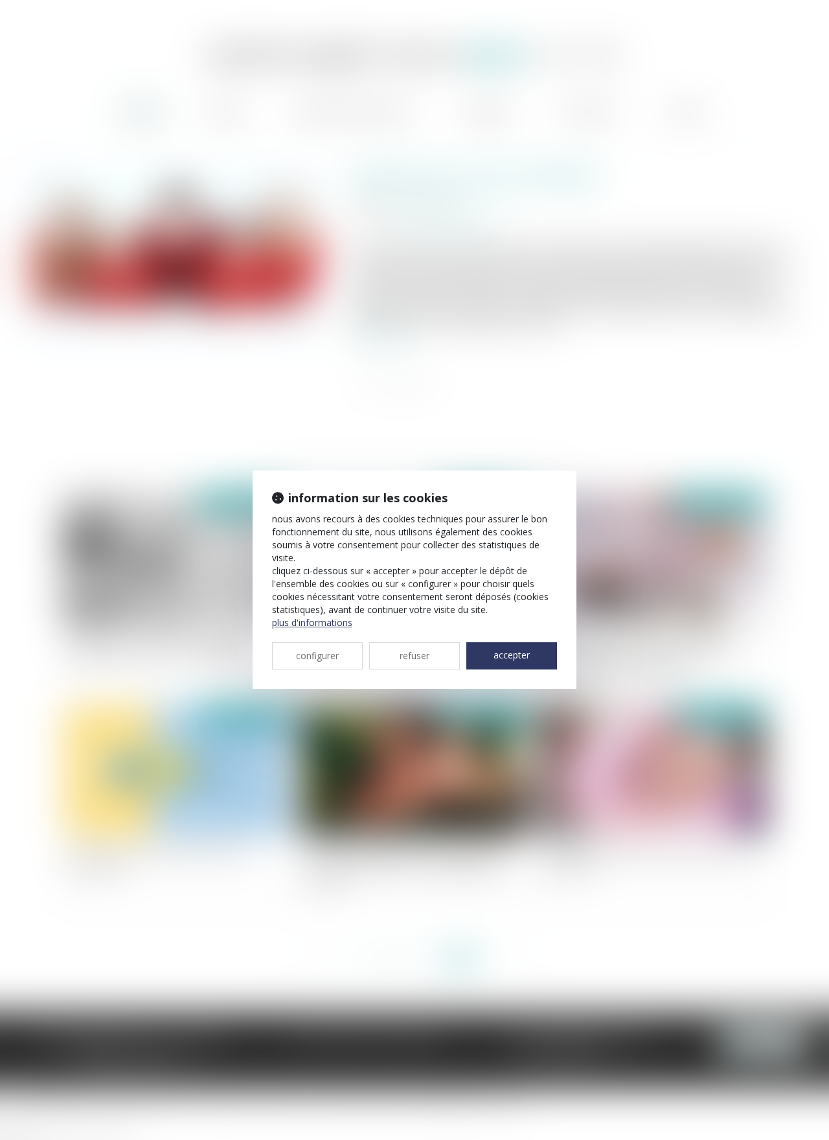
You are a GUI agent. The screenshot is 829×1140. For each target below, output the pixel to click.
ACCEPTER (512, 655)
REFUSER (414, 655)
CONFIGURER (317, 655)
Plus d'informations (312, 622)
